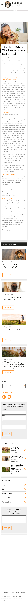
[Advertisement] (14, 15)
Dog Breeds (5, 485)
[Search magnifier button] (24, 386)
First (3, 415)
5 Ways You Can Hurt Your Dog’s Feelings (16, 449)
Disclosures (4, 594)
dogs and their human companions (12, 205)
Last (3, 421)
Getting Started (7, 493)
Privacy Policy (20, 592)
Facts (3, 489)
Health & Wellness (7, 498)
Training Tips (6, 502)
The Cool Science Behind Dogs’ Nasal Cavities (17, 458)
